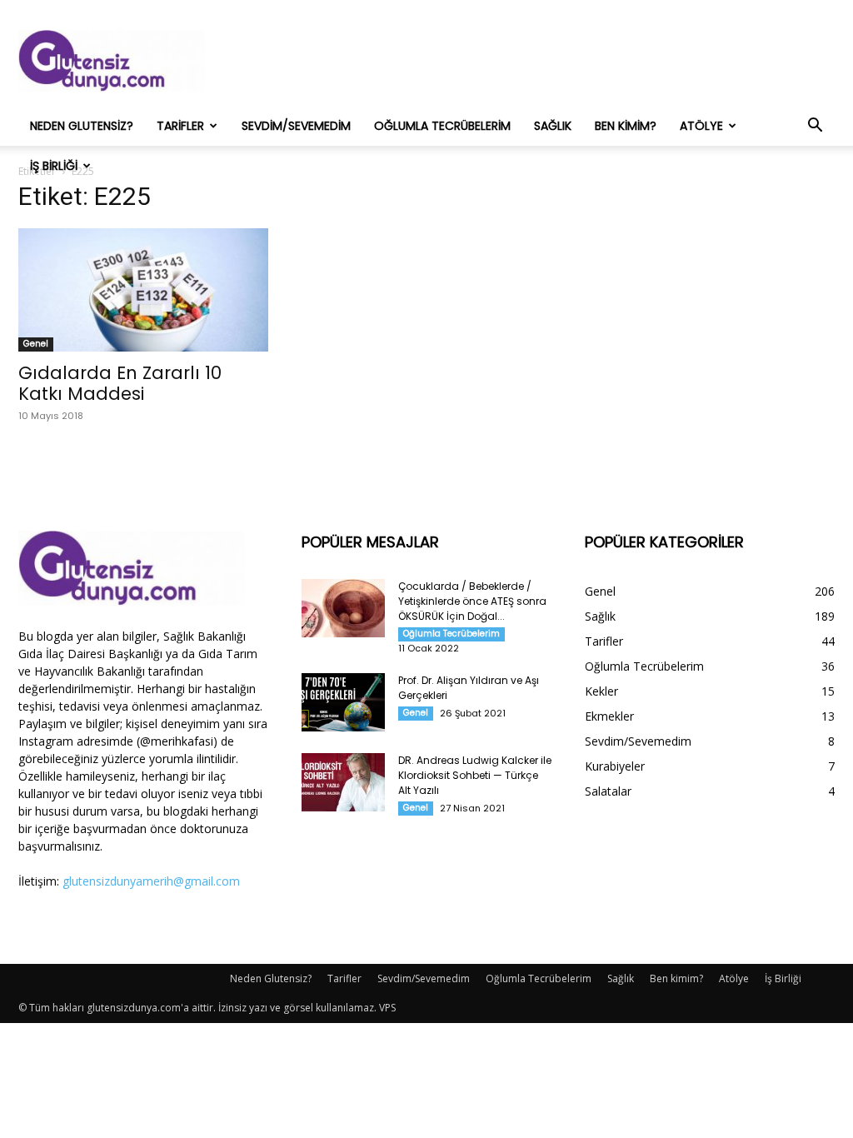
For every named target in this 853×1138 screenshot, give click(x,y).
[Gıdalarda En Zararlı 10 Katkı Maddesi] (143, 290)
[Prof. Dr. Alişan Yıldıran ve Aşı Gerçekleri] (343, 702)
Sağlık (552, 125)
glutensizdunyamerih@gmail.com (151, 881)
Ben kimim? (625, 125)
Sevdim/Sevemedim (296, 125)
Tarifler (180, 125)
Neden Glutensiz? (81, 125)
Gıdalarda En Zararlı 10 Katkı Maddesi (120, 383)
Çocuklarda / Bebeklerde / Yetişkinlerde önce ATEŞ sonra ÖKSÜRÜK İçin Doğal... (472, 601)
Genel (35, 343)
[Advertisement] (531, 61)
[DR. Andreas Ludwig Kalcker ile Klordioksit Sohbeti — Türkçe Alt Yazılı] (343, 782)
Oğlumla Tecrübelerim (442, 125)
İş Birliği (53, 165)
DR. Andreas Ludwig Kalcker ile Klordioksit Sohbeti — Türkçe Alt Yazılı (474, 775)
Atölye (701, 125)
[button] (815, 127)
